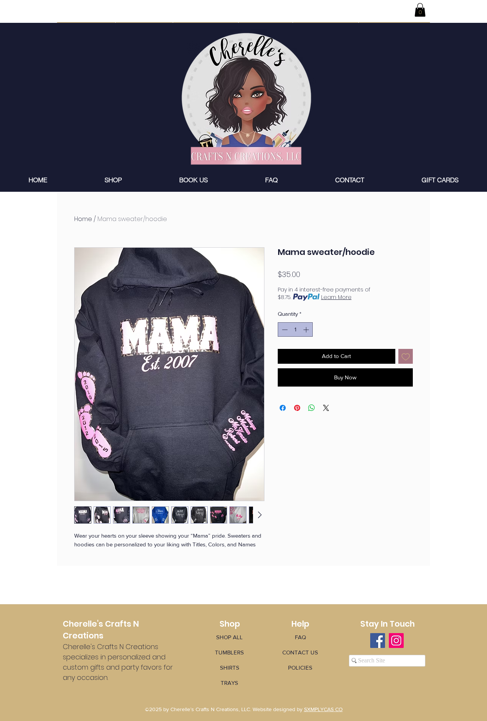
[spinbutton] (295, 330)
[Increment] (307, 330)
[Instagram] (396, 640)
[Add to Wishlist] (405, 356)
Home (83, 219)
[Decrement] (284, 330)
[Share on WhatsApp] (311, 407)
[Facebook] (377, 640)
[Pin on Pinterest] (297, 407)
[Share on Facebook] (282, 407)
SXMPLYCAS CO (323, 709)
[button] (420, 10)
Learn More (336, 297)
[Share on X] (326, 407)
